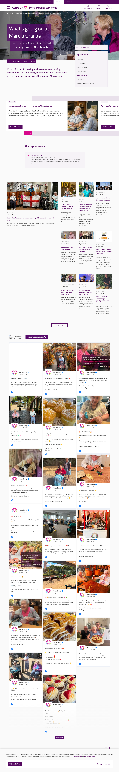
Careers (49, 2)
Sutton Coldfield (37, 13)
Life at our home (82, 63)
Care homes (58, 2)
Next (30, 133)
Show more (59, 325)
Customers (68, 2)
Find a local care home (16, 13)
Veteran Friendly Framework (85, 83)
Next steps (80, 79)
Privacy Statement (90, 756)
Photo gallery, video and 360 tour (22, 61)
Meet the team (81, 71)
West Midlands (28, 13)
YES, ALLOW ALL (14, 764)
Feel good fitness (36, 155)
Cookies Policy (77, 756)
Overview (80, 59)
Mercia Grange (47, 13)
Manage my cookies (103, 764)
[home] (8, 13)
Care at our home (82, 67)
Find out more (15, 127)
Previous (26, 133)
